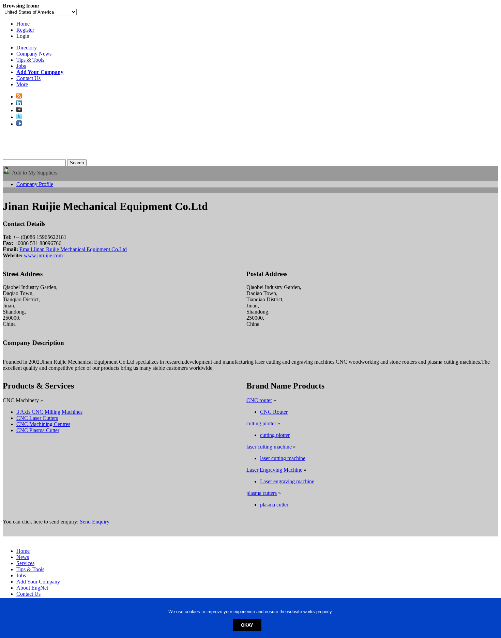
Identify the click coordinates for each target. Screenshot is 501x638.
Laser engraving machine (287, 481)
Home (23, 24)
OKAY (247, 625)
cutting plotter (261, 423)
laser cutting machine (269, 447)
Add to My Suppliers (34, 173)
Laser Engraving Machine (274, 470)
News (22, 557)
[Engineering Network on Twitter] (19, 117)
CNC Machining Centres (43, 424)
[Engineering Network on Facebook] (19, 124)
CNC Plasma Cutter (37, 430)
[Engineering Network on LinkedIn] (19, 103)
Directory (26, 47)
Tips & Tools (30, 60)
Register (25, 30)
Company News (33, 54)
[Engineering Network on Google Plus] (19, 110)
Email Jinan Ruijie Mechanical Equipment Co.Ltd (73, 249)
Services (25, 563)
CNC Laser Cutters (37, 418)
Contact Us (28, 78)
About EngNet (32, 588)
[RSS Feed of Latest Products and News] (19, 97)
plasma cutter (274, 504)
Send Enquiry (94, 522)
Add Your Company (38, 581)
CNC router (259, 400)
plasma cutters (261, 493)
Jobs (21, 66)
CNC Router (274, 412)
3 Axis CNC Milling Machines (49, 412)
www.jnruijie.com (43, 255)
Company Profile (34, 184)
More (22, 84)
